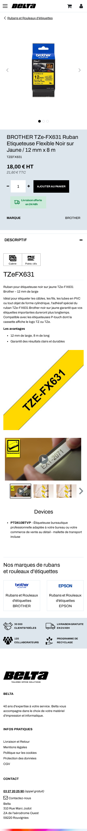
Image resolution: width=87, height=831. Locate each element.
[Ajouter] (28, 186)
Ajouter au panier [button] (51, 186)
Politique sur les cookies (20, 752)
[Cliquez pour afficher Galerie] (12, 259)
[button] (7, 70)
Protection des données (19, 758)
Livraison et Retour (16, 741)
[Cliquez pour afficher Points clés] (31, 259)
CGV (6, 764)
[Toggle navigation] (5, 6)
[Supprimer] (8, 186)
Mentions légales (15, 747)
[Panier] (69, 6)
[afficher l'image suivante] (79, 459)
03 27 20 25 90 (13, 791)
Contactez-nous (20, 798)
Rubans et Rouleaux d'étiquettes (30, 18)
